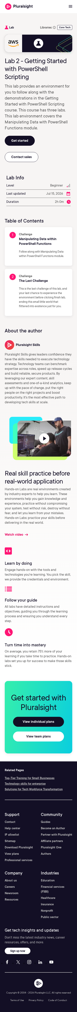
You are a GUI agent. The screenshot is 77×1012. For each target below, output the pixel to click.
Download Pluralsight (19, 847)
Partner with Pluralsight (56, 834)
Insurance (47, 904)
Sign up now (17, 951)
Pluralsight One (51, 847)
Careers (10, 886)
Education (47, 880)
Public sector (49, 917)
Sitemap (10, 841)
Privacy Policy (36, 1000)
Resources (11, 899)
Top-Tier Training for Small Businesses (29, 778)
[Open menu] (70, 6)
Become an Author (53, 828)
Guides (45, 821)
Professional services (18, 860)
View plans (12, 853)
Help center (12, 828)
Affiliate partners (52, 841)
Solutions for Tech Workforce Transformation (34, 789)
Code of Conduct (57, 1000)
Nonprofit (47, 910)
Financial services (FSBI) (52, 889)
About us (11, 880)
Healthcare (48, 898)
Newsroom (11, 893)
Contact (10, 821)
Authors (46, 853)
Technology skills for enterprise (25, 783)
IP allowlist (12, 834)
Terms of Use (17, 1000)
